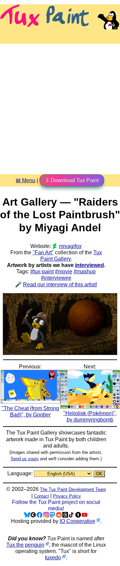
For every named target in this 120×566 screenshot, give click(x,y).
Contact (41, 496)
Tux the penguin (25, 545)
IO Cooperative (77, 521)
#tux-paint (42, 271)
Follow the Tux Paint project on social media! (56, 505)
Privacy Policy (67, 496)
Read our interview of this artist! (60, 284)
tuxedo (53, 557)
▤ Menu (25, 180)
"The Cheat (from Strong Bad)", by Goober (30, 411)
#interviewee (56, 278)
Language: (20, 473)
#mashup (85, 271)
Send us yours (25, 458)
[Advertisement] (60, 106)
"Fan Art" (43, 252)
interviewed (89, 265)
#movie (63, 271)
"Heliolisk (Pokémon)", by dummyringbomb (90, 416)
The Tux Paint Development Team (73, 489)
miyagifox (70, 246)
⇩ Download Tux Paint (72, 180)
